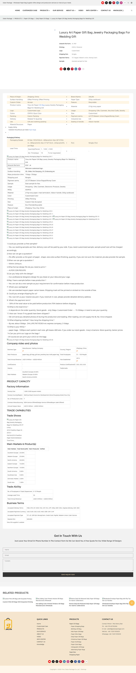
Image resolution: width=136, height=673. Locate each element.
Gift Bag (42, 105)
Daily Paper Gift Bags (42, 18)
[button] (123, 10)
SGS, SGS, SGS (81, 364)
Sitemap (83, 669)
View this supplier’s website (15, 522)
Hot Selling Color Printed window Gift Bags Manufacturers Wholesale (50, 604)
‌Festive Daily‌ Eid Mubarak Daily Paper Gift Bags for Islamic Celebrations (84, 604)
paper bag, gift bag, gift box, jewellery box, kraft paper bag (40, 354)
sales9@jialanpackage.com (115, 629)
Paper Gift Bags (29, 18)
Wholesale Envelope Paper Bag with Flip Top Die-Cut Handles (116, 604)
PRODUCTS (18, 18)
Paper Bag (32, 130)
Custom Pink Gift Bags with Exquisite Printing (18, 602)
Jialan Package (7, 18)
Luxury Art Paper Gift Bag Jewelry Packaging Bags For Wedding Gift (72, 18)
